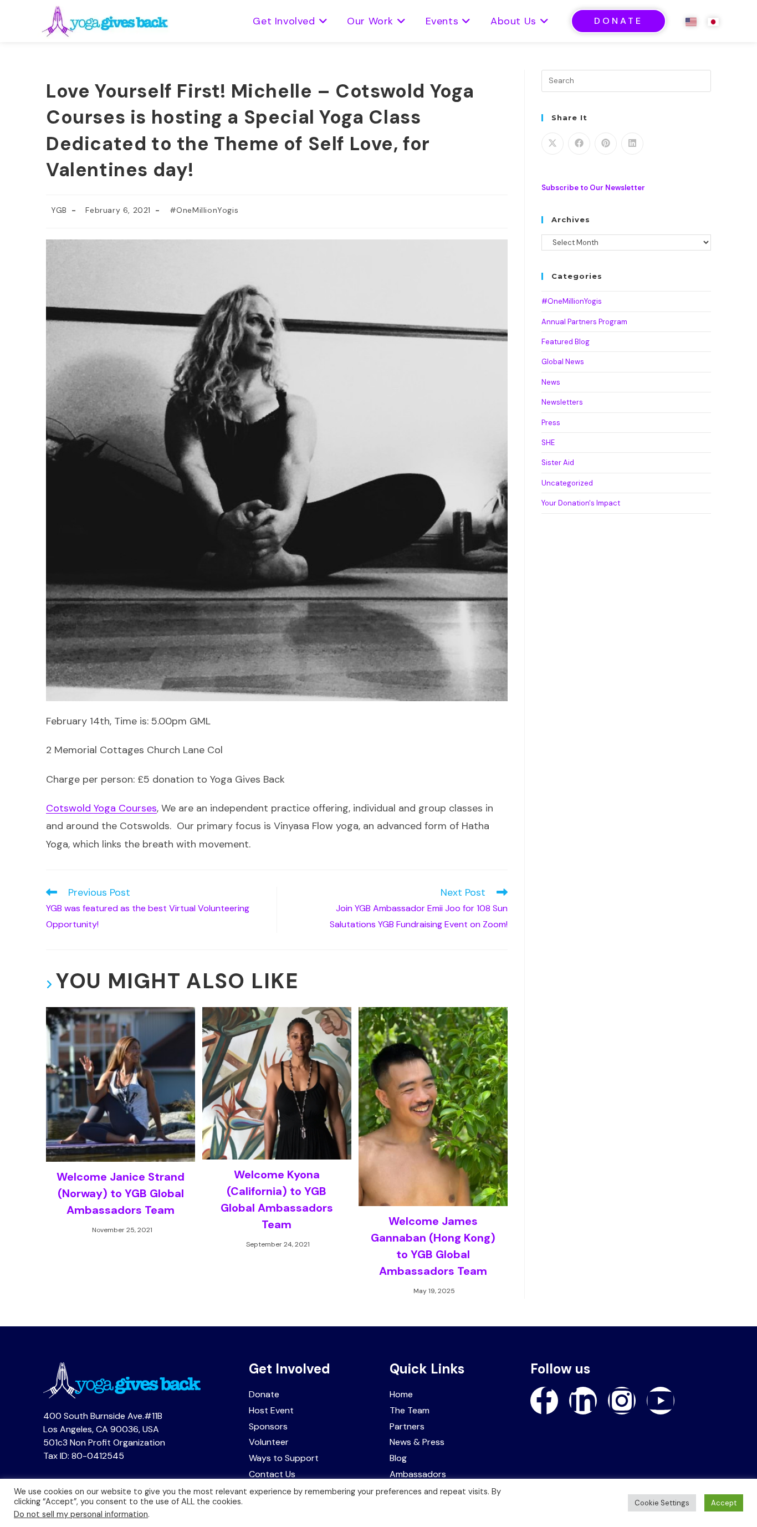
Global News (562, 361)
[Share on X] (552, 143)
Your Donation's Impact (580, 503)
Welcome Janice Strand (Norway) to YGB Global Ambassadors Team (121, 1193)
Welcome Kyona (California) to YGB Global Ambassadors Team (277, 1199)
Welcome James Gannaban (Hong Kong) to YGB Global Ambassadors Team (433, 1246)
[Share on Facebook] (579, 143)
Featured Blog (565, 341)
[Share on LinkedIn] (632, 143)
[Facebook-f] (544, 1400)
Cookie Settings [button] (662, 1503)
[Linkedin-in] (583, 1400)
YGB (59, 210)
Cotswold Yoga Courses (101, 808)
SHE (548, 442)
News (550, 382)
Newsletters (562, 402)
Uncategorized (567, 483)
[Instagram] (622, 1400)
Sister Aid (557, 462)
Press (550, 422)
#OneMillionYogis (204, 210)
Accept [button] (723, 1503)
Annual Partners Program (584, 321)
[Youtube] (660, 1400)
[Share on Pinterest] (606, 143)
